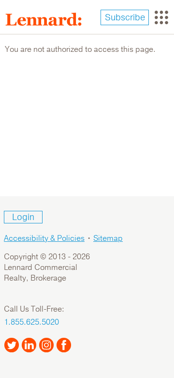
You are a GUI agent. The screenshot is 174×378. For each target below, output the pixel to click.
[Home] (47, 19)
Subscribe (125, 17)
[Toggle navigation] (161, 17)
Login (23, 217)
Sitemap (108, 238)
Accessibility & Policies (44, 238)
